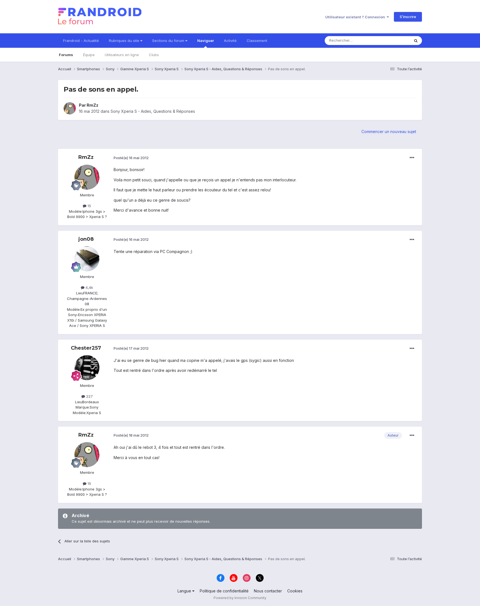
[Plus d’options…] (412, 157)
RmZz (92, 105)
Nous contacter (268, 591)
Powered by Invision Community (240, 598)
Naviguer (205, 40)
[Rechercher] (416, 40)
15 (88, 206)
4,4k (88, 287)
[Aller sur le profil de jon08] (86, 258)
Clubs (154, 54)
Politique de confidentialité (224, 591)
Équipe (89, 54)
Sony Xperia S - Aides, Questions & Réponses (153, 111)
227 (89, 396)
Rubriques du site (124, 40)
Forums (66, 54)
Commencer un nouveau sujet (388, 131)
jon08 (86, 239)
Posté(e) (131, 158)
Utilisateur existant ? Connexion (356, 17)
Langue (185, 591)
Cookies (294, 591)
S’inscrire (408, 16)
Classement (257, 40)
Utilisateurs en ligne (122, 54)
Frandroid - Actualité (81, 40)
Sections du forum (168, 40)
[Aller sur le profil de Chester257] (86, 367)
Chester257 (86, 348)
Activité (230, 40)
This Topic (393, 40)
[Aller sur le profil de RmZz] (70, 108)
